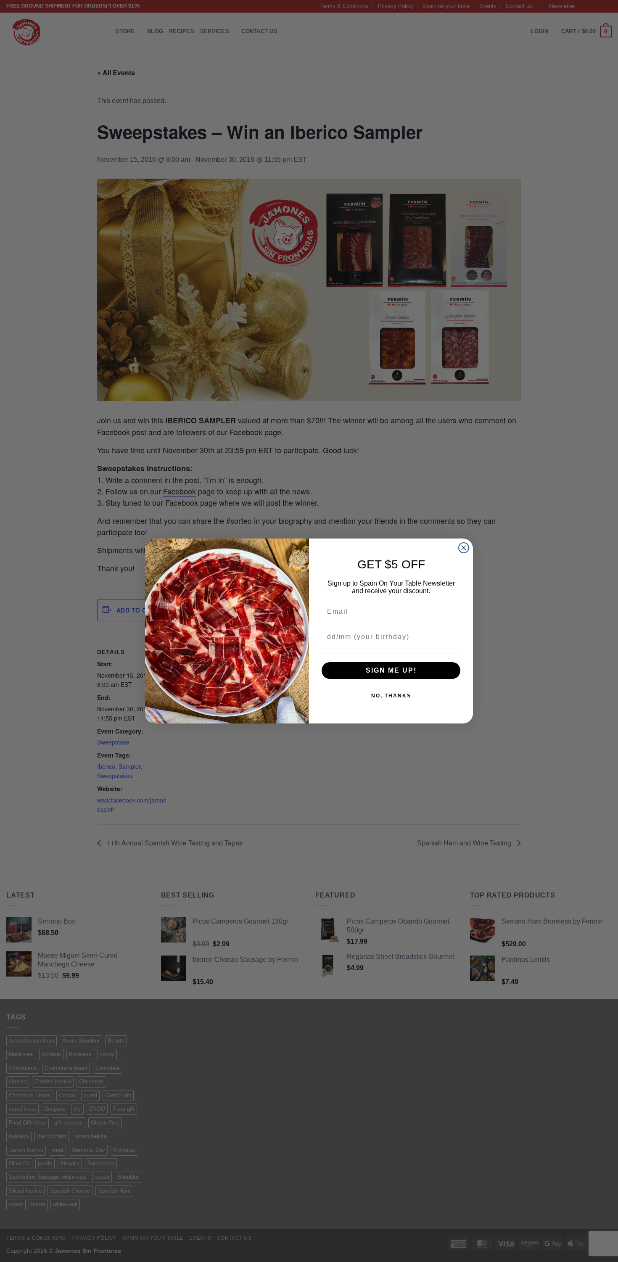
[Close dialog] (464, 548)
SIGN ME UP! (391, 670)
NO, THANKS (391, 696)
